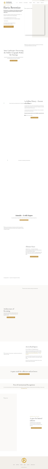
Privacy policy (33, 464)
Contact (38, 2)
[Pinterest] (43, 0)
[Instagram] (41, 0)
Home (17, 2)
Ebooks (30, 2)
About (25, 464)
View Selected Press (24, 388)
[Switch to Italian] (42, 2)
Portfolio (20, 2)
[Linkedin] (42, 0)
